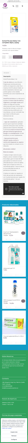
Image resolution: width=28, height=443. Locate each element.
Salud (17, 64)
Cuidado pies (18, 62)
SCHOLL (10, 66)
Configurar (14, 439)
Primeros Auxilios (11, 64)
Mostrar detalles (19, 239)
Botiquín (14, 62)
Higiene (23, 62)
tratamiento (14, 66)
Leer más (9, 239)
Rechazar (14, 435)
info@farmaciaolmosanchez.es (10, 388)
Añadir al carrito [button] (8, 275)
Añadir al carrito (17, 57)
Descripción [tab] (6, 72)
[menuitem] (12, 6)
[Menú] (16, 6)
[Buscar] (12, 6)
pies (7, 66)
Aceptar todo (14, 432)
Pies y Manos (4, 64)
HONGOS (4, 66)
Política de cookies (6, 428)
